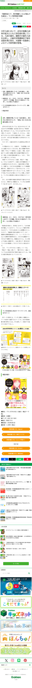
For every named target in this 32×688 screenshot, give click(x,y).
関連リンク (4, 665)
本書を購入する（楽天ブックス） (16, 434)
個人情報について (16, 671)
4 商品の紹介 (5, 110)
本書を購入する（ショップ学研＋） (16, 439)
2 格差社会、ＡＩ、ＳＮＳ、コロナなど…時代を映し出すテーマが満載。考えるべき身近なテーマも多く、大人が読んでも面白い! (15, 100)
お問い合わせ (6, 669)
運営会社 (13, 669)
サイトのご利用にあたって (22, 669)
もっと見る (16, 563)
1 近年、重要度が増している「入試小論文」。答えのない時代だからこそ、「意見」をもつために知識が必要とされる (15, 93)
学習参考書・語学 (21, 7)
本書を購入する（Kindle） (16, 448)
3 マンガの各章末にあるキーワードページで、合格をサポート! (15, 106)
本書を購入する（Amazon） (16, 429)
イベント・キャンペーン (5, 7)
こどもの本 (14, 7)
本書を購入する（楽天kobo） (16, 453)
